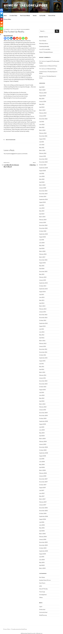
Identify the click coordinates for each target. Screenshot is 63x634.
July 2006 (41, 522)
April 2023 (41, 107)
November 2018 (43, 228)
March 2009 (42, 438)
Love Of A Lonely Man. (44, 49)
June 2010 (41, 395)
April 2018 (41, 248)
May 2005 (41, 562)
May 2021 (41, 147)
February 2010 (42, 407)
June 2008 (42, 461)
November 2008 (43, 447)
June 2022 (41, 124)
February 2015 (42, 277)
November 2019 (43, 193)
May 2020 (41, 179)
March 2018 (42, 251)
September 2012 (43, 323)
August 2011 (42, 360)
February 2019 (42, 219)
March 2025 (42, 90)
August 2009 (42, 424)
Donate (35, 15)
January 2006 (42, 539)
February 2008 (43, 473)
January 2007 (42, 504)
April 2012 (41, 337)
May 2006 (41, 528)
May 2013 (41, 300)
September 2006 (43, 516)
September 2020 (43, 167)
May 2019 (41, 211)
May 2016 (41, 265)
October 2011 (42, 355)
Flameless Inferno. (43, 43)
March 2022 (42, 130)
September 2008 (43, 453)
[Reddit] (17, 38)
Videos (41, 597)
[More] (26, 38)
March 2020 (42, 185)
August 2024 (42, 95)
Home (5, 15)
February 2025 (42, 92)
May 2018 (41, 245)
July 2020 (41, 173)
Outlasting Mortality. (44, 46)
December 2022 (43, 118)
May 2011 (41, 366)
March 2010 (42, 404)
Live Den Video (13, 15)
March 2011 (42, 372)
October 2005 (42, 548)
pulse (40, 586)
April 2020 (41, 182)
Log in (40, 606)
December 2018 (43, 225)
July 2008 (41, 458)
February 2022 (42, 133)
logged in (13, 153)
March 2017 (42, 257)
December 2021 (43, 136)
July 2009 (41, 427)
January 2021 (42, 156)
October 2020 (42, 164)
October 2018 (42, 231)
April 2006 (42, 530)
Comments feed (43, 612)
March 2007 (42, 499)
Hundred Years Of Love (45, 580)
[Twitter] (8, 38)
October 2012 (42, 320)
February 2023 (42, 113)
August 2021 (42, 139)
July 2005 (41, 556)
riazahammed (25, 29)
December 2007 (43, 479)
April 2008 (42, 467)
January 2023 (42, 116)
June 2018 (41, 242)
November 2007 (43, 481)
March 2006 (42, 533)
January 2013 (42, 311)
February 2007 (43, 502)
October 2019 (42, 196)
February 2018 (42, 254)
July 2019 (41, 205)
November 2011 (43, 352)
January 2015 (42, 280)
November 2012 (43, 317)
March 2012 (42, 340)
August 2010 (42, 389)
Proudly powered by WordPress (19, 629)
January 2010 (42, 409)
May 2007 (41, 496)
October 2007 (42, 484)
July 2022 (41, 121)
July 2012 (41, 329)
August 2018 (42, 237)
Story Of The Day (43, 588)
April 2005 (42, 565)
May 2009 (41, 432)
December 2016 (43, 260)
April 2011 (41, 369)
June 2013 (41, 297)
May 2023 (41, 104)
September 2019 (43, 199)
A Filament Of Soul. (52, 66)
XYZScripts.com (39, 633)
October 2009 (42, 418)
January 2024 (42, 101)
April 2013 (41, 303)
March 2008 (42, 470)
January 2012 (42, 346)
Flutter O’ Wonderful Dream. (46, 52)
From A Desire (42, 40)
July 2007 (41, 490)
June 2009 (42, 430)
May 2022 (41, 127)
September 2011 (43, 357)
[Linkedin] (11, 38)
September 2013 (43, 288)
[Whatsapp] (23, 38)
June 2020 (42, 176)
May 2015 (41, 274)
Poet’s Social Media (25, 15)
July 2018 (41, 239)
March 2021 (42, 150)
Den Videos (42, 577)
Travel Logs (42, 591)
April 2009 (42, 435)
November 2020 (43, 162)
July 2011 (41, 363)
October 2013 (42, 286)
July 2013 (41, 294)
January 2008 (42, 476)
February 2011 (42, 375)
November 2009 (43, 415)
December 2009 (43, 412)
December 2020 (43, 159)
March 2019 (42, 216)
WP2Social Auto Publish (26, 633)
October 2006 (42, 513)
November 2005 (43, 545)
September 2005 (43, 551)
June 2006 (42, 525)
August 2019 (42, 202)
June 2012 (41, 332)
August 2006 (42, 519)
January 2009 (42, 444)
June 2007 (42, 493)
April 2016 (41, 268)
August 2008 (42, 456)
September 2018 (43, 234)
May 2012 (41, 334)
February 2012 (42, 343)
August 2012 (42, 326)
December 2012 (43, 314)
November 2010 (43, 383)
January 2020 (42, 187)
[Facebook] (5, 38)
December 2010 (43, 381)
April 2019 (41, 213)
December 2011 (43, 349)
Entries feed (42, 609)
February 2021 (42, 153)
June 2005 (42, 559)
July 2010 (41, 392)
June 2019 (41, 208)
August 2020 (42, 170)
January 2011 (42, 378)
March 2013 (42, 306)
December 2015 (43, 271)
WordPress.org (43, 615)
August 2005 (42, 553)
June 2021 (41, 144)
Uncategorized (10, 139)
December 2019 (43, 190)
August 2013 (42, 291)
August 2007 (42, 487)
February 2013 (42, 309)
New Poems (42, 583)
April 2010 (41, 401)
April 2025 (41, 87)
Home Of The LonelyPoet (26, 5)
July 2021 (41, 141)
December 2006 (43, 507)
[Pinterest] (14, 38)
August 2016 (42, 262)
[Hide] (0, 34)
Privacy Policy (7, 19)
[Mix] (20, 38)
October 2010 (42, 386)
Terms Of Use (51, 15)
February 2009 (43, 441)
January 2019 (42, 222)
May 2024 (41, 98)
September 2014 (43, 283)
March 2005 (42, 568)
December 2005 (43, 542)
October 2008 (42, 450)
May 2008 (41, 464)
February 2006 (43, 536)
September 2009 (43, 421)
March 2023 (42, 110)
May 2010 (41, 398)
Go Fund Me (42, 15)
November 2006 (43, 510)
